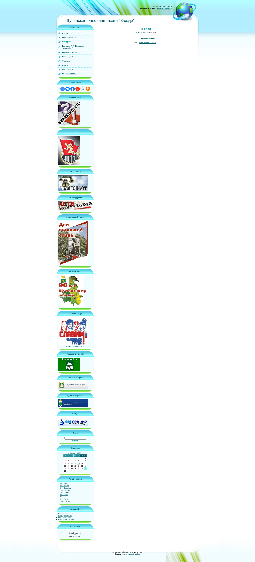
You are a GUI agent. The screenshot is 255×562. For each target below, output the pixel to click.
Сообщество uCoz (65, 515)
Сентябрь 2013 (75, 453)
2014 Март (64, 495)
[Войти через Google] (82, 88)
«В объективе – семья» (147, 43)
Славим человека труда (75, 346)
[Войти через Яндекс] (77, 89)
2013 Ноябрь (64, 492)
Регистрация (162, 8)
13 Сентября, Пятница (146, 38)
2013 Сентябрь (65, 488)
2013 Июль (64, 483)
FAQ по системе (64, 517)
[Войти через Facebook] (72, 89)
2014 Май (63, 497)
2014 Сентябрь (65, 501)
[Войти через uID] (62, 89)
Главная (139, 32)
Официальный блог (65, 514)
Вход (170, 8)
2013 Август (64, 486)
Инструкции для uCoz (66, 519)
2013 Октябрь (65, 490)
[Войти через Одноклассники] (88, 89)
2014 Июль (64, 499)
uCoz (138, 554)
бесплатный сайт (128, 554)
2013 (146, 32)
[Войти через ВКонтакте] (67, 89)
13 (79, 463)
